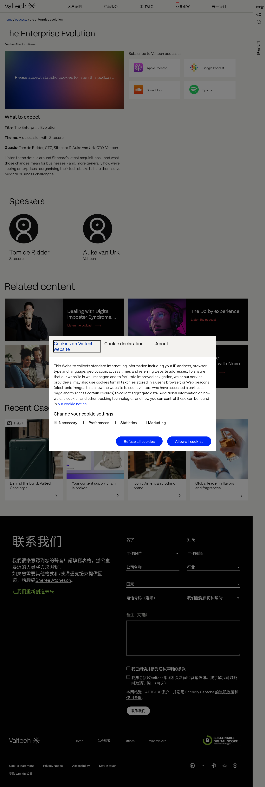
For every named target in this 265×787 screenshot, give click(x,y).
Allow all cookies (189, 441)
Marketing (157, 422)
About (161, 343)
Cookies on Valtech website (74, 346)
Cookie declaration (124, 343)
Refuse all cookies (139, 441)
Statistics (128, 422)
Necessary (68, 422)
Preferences (98, 422)
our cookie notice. (72, 403)
